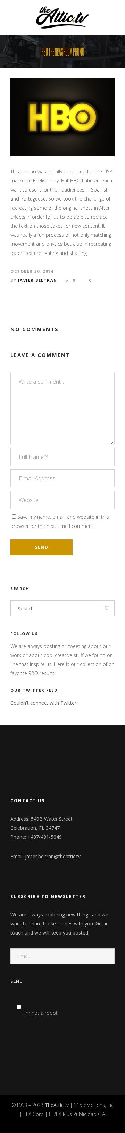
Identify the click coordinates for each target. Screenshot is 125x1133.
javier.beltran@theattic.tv (53, 856)
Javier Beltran (37, 280)
